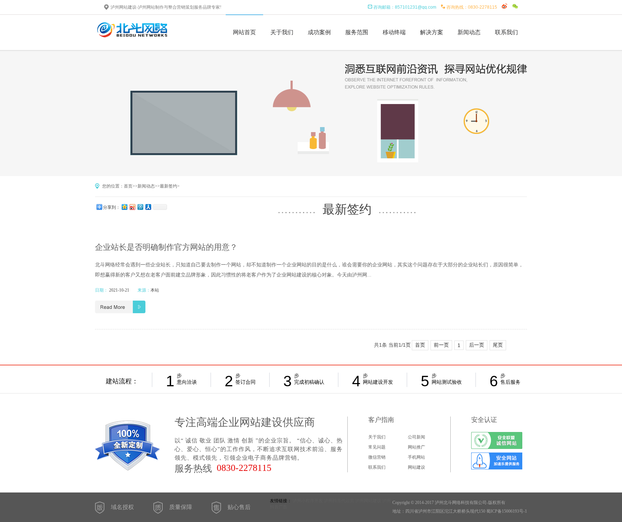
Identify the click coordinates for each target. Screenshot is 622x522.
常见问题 (377, 447)
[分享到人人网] (148, 206)
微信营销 (377, 457)
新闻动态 (469, 32)
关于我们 (281, 32)
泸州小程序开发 (308, 500)
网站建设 (416, 467)
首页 (128, 186)
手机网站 (416, 457)
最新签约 (168, 186)
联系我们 (506, 32)
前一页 (441, 345)
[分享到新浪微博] (132, 206)
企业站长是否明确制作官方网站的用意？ (166, 247)
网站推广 (416, 447)
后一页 (476, 345)
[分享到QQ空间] (124, 206)
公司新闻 (416, 437)
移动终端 (394, 32)
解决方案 (431, 32)
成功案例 (319, 32)
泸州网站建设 (368, 500)
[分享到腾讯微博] (140, 206)
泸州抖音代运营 (339, 500)
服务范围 (356, 32)
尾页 (498, 345)
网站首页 (244, 32)
